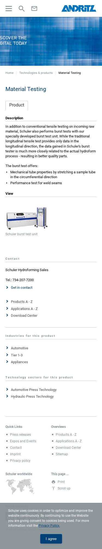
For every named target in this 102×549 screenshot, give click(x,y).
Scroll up (64, 488)
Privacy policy (20, 461)
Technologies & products (36, 73)
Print (61, 482)
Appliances (19, 362)
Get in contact (21, 288)
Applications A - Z (24, 309)
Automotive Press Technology (34, 390)
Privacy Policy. (49, 526)
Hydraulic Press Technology (32, 396)
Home (9, 73)
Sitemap (62, 454)
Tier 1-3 (17, 355)
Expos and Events (23, 441)
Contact (16, 448)
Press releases (20, 435)
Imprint (15, 454)
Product (16, 105)
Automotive (19, 348)
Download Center (24, 315)
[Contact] (34, 8)
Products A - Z (22, 302)
